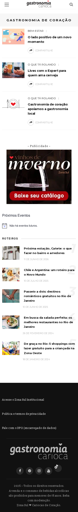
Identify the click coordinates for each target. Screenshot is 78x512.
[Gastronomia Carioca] (39, 451)
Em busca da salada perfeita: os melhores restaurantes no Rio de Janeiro (48, 322)
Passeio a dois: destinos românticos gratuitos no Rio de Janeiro (47, 296)
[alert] (39, 225)
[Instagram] (39, 471)
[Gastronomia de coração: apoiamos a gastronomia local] (13, 103)
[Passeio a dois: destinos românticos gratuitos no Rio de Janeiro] (11, 295)
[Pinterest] (29, 471)
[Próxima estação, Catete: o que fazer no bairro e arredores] (11, 252)
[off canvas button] (7, 4)
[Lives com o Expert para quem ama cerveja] (13, 70)
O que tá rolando (42, 64)
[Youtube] (48, 471)
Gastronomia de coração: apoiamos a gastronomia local (48, 108)
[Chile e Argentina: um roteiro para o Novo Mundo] (11, 274)
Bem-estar (36, 30)
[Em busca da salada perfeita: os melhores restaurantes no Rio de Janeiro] (11, 322)
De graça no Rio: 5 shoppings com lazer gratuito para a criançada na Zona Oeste (49, 348)
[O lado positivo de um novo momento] (13, 36)
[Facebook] (20, 471)
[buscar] (71, 4)
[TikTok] (58, 468)
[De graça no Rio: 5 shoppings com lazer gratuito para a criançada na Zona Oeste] (11, 348)
